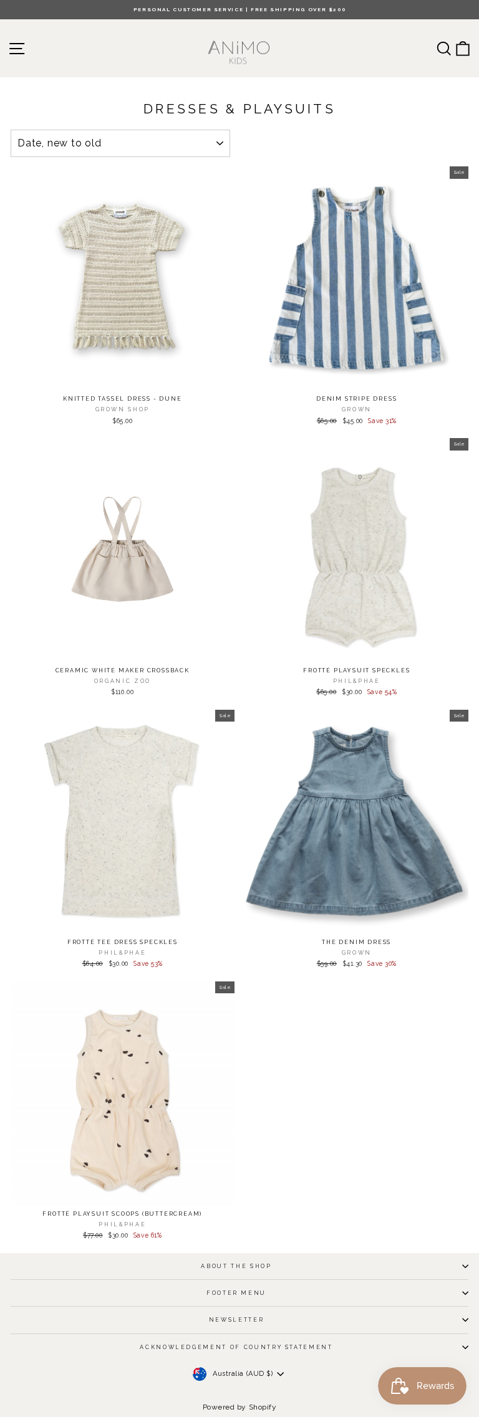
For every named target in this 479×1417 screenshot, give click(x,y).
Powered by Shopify (240, 1407)
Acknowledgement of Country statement (236, 1347)
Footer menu (236, 1293)
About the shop (236, 1266)
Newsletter (236, 1320)
